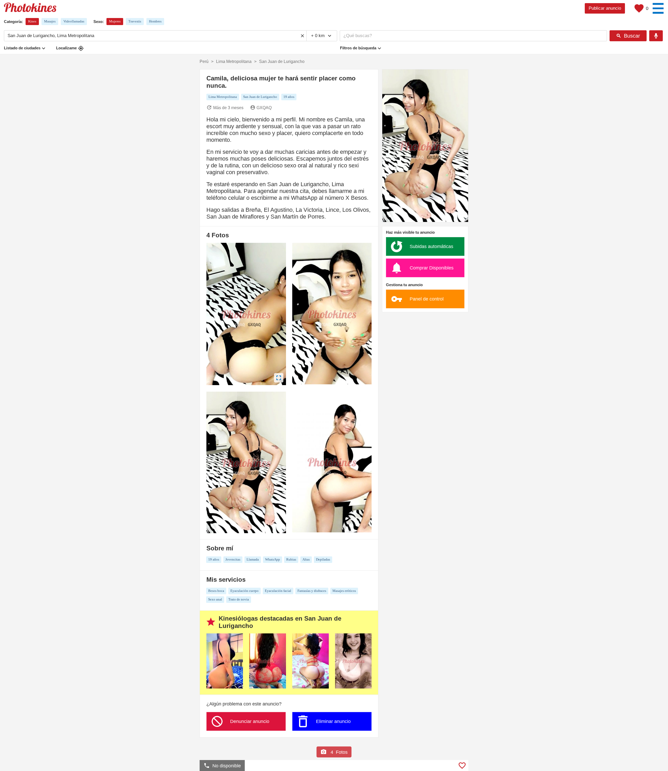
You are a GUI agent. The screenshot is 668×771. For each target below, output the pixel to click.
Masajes (50, 21)
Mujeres (115, 21)
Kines (32, 21)
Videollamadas (73, 21)
